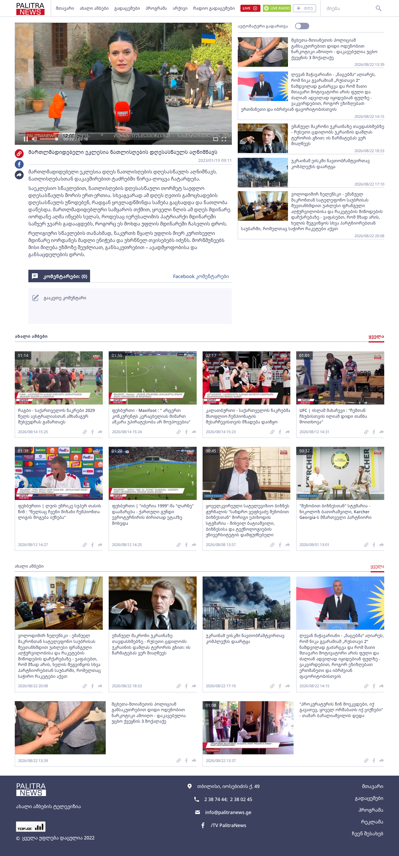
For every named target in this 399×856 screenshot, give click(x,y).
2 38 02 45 (241, 799)
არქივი (180, 8)
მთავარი (65, 8)
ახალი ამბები (94, 8)
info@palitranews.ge (228, 812)
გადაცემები (127, 8)
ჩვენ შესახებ (367, 833)
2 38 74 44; (216, 799)
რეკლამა (372, 821)
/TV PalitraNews (228, 825)
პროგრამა (156, 8)
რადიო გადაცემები (214, 8)
